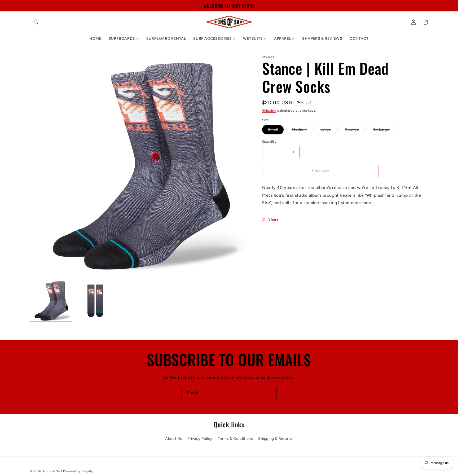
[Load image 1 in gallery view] (51, 301)
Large (328, 130)
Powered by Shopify (78, 471)
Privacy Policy (200, 438)
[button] (36, 22)
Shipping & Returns (275, 438)
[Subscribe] (270, 393)
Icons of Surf (52, 471)
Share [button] (273, 219)
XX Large (384, 130)
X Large (355, 130)
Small (276, 130)
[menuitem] (95, 38)
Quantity (269, 141)
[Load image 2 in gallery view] (95, 301)
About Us (173, 438)
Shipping (269, 110)
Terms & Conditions (235, 438)
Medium (302, 130)
